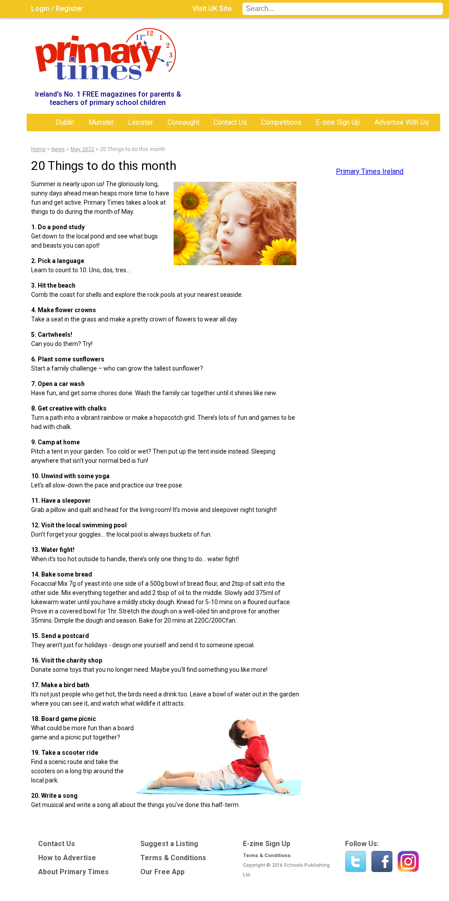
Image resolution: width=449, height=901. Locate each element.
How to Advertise (67, 858)
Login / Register (57, 8)
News (58, 149)
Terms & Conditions (173, 858)
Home (40, 122)
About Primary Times (73, 872)
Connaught (183, 122)
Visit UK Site (212, 8)
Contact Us (230, 122)
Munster (101, 122)
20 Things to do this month (132, 149)
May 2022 (82, 149)
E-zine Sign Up (338, 122)
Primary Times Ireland (369, 171)
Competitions (281, 122)
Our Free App (162, 872)
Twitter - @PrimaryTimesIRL (355, 861)
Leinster (140, 122)
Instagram (408, 861)
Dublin (65, 122)
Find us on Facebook (381, 861)
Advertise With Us (401, 122)
